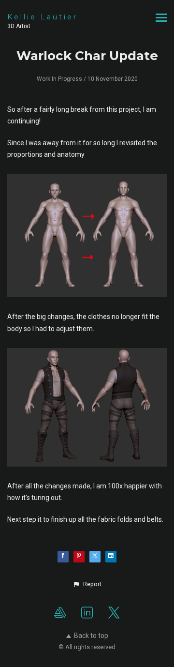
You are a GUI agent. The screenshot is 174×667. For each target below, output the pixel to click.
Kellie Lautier (42, 17)
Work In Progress (59, 79)
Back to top (91, 635)
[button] (87, 584)
